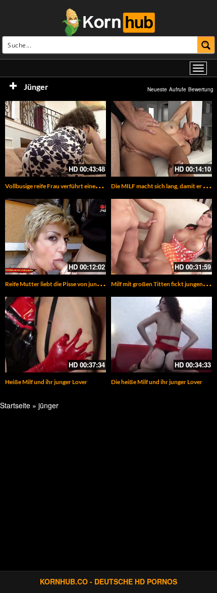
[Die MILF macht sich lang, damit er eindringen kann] (161, 139)
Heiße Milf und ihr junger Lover (46, 382)
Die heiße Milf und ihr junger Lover (156, 382)
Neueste (157, 89)
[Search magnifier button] (206, 44)
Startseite (15, 405)
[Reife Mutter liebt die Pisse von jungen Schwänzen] (55, 237)
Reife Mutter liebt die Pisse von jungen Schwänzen (71, 284)
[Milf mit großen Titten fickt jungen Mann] (161, 237)
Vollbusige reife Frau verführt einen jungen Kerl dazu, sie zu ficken (92, 186)
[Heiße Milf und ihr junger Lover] (55, 334)
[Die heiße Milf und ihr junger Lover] (161, 334)
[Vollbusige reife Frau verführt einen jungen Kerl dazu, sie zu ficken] (55, 139)
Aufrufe (177, 89)
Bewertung (200, 89)
